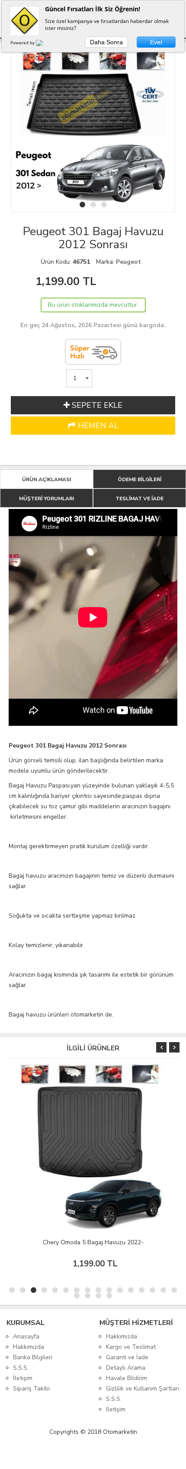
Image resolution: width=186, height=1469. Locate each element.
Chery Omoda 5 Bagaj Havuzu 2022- (93, 1242)
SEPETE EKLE (96, 405)
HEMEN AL (97, 425)
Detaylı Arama (125, 1368)
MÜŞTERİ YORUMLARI (46, 498)
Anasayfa (26, 1336)
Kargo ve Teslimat (131, 1347)
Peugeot (128, 262)
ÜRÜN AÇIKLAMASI (46, 479)
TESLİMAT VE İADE (139, 498)
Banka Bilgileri (32, 1357)
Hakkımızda (28, 1347)
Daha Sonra (106, 42)
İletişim (22, 1378)
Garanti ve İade (127, 1357)
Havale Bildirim (126, 1378)
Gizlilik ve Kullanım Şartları (142, 1388)
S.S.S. (21, 1368)
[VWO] (44, 44)
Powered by (23, 42)
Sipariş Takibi (31, 1388)
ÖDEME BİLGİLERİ (139, 479)
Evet (156, 42)
